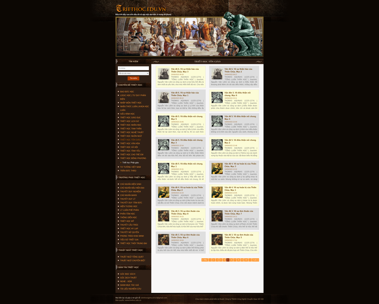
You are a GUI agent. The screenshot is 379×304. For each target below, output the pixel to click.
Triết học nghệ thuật (132, 132)
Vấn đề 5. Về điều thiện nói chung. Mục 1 (187, 165)
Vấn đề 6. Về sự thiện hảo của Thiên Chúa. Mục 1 (185, 94)
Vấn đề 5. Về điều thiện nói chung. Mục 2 (240, 141)
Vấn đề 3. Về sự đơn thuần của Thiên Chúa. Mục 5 (239, 236)
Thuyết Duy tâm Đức (131, 203)
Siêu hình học (127, 114)
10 (246, 260)
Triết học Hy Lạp (129, 228)
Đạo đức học (127, 92)
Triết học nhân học (130, 125)
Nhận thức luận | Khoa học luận (134, 108)
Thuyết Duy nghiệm (130, 191)
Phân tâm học (127, 214)
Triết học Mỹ (127, 221)
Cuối (255, 260)
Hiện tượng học (128, 206)
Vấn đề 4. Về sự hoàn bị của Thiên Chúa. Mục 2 (187, 188)
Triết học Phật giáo (130, 162)
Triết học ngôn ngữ (131, 136)
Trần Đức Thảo (128, 171)
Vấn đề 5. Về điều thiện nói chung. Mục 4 (240, 117)
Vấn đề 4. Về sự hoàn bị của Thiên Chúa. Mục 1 (240, 188)
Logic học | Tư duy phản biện (133, 97)
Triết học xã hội (129, 147)
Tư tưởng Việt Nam (130, 167)
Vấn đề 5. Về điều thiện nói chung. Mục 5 (187, 117)
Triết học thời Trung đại (133, 243)
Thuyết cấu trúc (129, 225)
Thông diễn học (128, 217)
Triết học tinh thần (130, 129)
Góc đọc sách (127, 274)
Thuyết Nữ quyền (129, 232)
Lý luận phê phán (129, 210)
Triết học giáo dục (130, 117)
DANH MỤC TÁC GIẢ (129, 285)
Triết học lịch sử (129, 121)
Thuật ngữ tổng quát (132, 257)
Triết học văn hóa (130, 143)
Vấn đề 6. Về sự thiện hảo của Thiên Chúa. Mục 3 (185, 70)
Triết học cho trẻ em (131, 154)
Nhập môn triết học (131, 103)
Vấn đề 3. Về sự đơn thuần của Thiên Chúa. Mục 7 (239, 212)
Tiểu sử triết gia (129, 240)
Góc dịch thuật (128, 278)
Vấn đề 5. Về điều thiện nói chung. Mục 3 (187, 141)
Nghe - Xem (126, 281)
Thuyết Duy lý (127, 199)
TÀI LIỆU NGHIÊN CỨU (130, 289)
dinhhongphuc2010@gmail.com (154, 298)
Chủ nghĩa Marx (128, 195)
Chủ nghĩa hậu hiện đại (132, 188)
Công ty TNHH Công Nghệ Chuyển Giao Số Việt (244, 299)
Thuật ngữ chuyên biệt (132, 260)
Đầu (205, 260)
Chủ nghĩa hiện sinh (130, 184)
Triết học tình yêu (130, 151)
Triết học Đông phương (133, 158)
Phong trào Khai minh (132, 236)
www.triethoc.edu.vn (133, 300)
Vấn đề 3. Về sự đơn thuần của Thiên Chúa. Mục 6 (185, 236)
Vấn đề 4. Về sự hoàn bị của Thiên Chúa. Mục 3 (240, 165)
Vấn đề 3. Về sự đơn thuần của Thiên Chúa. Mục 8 (185, 212)
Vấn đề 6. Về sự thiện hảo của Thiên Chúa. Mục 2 (238, 70)
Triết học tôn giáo (130, 140)
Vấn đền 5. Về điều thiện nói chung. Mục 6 (238, 94)
